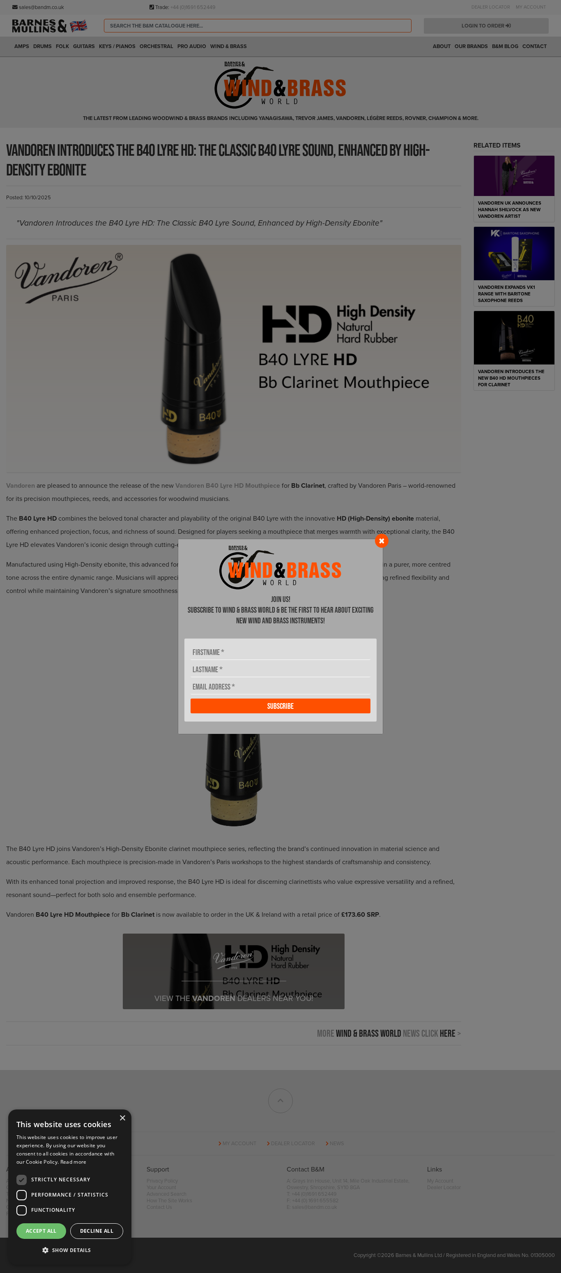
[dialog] (69, 1187)
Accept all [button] (41, 1230)
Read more (73, 1161)
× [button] (122, 1118)
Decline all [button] (96, 1230)
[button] (69, 1250)
